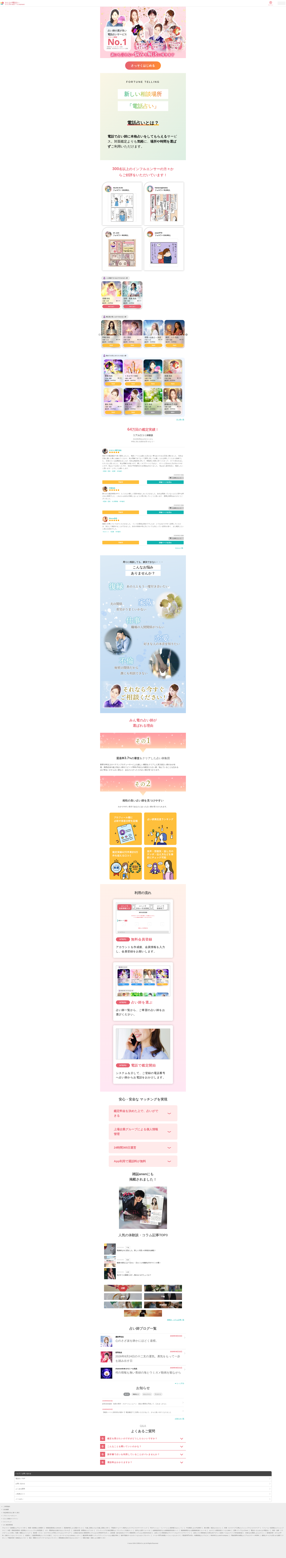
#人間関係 (115, 501)
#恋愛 (113, 471)
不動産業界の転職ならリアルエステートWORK (245, 1535)
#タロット (106, 532)
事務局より (136, 1394)
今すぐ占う (111, 306)
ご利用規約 (6, 1506)
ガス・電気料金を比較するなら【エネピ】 (58, 1530)
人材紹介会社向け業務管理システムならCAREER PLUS (90, 1533)
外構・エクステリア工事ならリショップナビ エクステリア (241, 1528)
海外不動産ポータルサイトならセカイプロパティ (135, 1535)
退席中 (153, 412)
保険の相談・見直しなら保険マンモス (94, 1538)
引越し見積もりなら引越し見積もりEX (96, 1528)
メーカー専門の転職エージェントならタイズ (166, 1535)
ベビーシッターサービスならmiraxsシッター (66, 1535)
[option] (111, 295)
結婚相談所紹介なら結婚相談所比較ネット (165, 1530)
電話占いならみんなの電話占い (260, 1530)
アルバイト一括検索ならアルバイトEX (13, 1528)
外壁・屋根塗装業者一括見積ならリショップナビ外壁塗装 (25, 1530)
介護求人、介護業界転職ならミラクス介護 (37, 1535)
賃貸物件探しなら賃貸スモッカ (73, 1528)
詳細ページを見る (165, 482)
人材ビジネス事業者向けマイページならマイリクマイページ (172, 1533)
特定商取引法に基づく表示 (11, 1512)
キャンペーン (147, 1394)
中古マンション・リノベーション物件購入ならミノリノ (167, 1528)
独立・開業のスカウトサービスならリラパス (42, 1538)
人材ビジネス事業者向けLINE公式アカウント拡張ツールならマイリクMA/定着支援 (218, 1533)
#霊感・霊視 (106, 471)
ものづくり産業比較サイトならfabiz (220, 1530)
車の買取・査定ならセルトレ (213, 1528)
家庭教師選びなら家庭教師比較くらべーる (193, 1530)
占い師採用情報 (8, 1525)
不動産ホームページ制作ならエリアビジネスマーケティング (129, 1528)
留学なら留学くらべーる (142, 1530)
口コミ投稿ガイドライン (10, 1518)
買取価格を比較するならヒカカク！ (69, 1538)
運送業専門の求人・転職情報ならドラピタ (195, 1535)
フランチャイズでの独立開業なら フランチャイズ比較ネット (114, 1530)
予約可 (111, 345)
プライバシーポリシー (10, 1515)
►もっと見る (179, 1383)
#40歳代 (119, 471)
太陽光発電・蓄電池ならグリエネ (83, 1530)
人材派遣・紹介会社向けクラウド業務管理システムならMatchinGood (130, 1533)
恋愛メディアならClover (240, 1530)
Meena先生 (113, 518)
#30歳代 (122, 501)
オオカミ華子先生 (115, 450)
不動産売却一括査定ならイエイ (17, 1538)
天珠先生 (112, 488)
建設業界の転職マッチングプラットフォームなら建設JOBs (100, 1535)
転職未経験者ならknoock (53, 1528)
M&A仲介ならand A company (219, 1535)
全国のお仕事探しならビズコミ (254, 1533)
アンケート (158, 1394)
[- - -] (281, 3)
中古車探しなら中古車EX (193, 1528)
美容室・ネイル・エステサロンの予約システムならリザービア (52, 1533)
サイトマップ (7, 1522)
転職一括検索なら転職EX (35, 1528)
